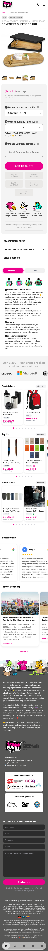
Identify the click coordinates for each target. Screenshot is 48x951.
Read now (7, 644)
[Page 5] (25, 428)
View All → (41, 386)
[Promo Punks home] (7, 4)
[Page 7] (31, 428)
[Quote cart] (32, 945)
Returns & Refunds (26, 901)
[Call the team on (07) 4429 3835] (38, 4)
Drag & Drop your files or (24, 152)
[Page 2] (16, 428)
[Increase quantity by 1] (39, 127)
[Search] (15, 945)
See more (23, 651)
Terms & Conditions (10, 901)
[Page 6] (28, 428)
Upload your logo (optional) (22, 144)
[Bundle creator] (24, 945)
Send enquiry (24, 882)
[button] (24, 97)
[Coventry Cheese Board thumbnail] (4, 78)
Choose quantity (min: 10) (22, 122)
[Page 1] (13, 428)
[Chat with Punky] (41, 945)
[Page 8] (34, 428)
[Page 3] (19, 428)
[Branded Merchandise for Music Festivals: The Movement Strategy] (20, 603)
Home (4, 13)
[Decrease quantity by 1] (9, 127)
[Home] (6, 945)
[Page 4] (22, 428)
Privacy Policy (29, 891)
